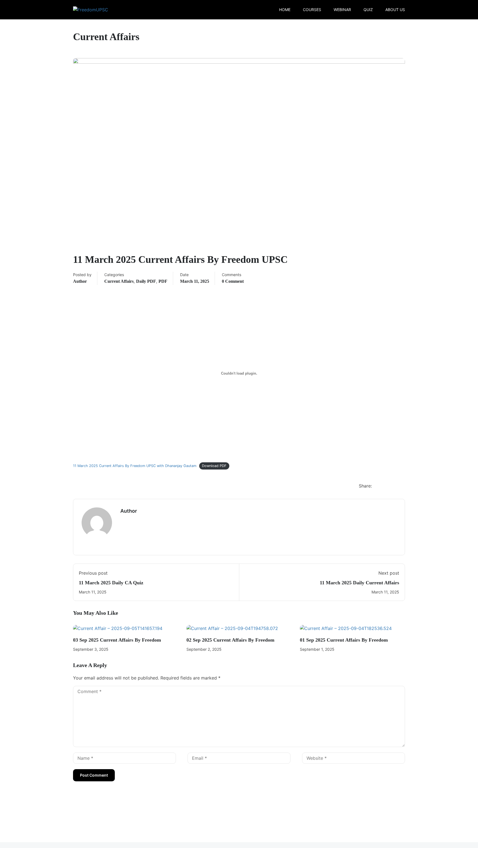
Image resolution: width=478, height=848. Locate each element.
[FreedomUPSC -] (94, 9)
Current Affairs (119, 281)
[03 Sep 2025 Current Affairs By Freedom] (117, 628)
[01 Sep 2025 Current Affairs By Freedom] (346, 628)
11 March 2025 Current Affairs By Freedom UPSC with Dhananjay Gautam (134, 466)
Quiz (368, 9)
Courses (312, 9)
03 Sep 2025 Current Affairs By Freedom (117, 640)
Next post (388, 573)
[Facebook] (379, 486)
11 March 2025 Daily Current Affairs (359, 582)
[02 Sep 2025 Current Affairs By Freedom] (232, 628)
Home (284, 9)
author (80, 281)
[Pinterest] (401, 486)
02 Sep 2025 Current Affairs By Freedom (230, 640)
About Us (395, 9)
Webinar (342, 9)
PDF (163, 281)
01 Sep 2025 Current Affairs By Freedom (344, 640)
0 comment (233, 281)
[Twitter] (390, 486)
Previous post (93, 573)
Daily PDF (146, 281)
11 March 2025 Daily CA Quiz (111, 582)
